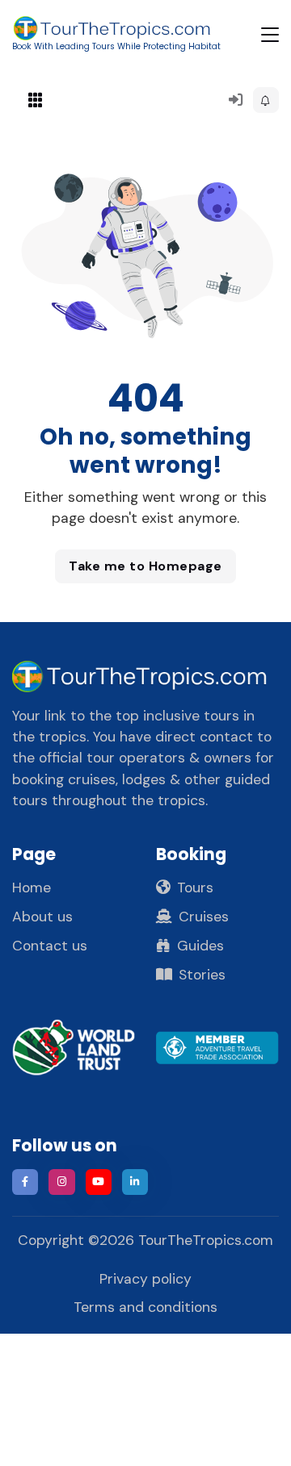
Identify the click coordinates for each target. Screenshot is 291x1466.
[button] (266, 100)
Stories (202, 975)
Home (31, 887)
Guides (200, 945)
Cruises (204, 916)
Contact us (49, 945)
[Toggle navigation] (270, 34)
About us (42, 916)
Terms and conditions (145, 1307)
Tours (195, 887)
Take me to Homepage (145, 566)
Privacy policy (145, 1279)
